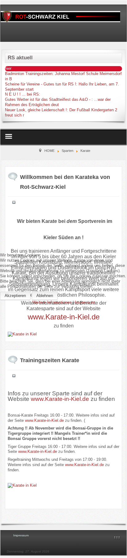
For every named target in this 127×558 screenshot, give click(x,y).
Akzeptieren (15, 295)
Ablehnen (44, 295)
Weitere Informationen (52, 302)
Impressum (85, 302)
